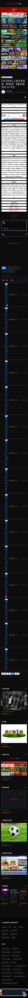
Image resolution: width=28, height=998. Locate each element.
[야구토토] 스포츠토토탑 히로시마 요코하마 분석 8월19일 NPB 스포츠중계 (6, 453)
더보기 (25, 689)
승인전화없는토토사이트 (7, 777)
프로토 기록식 (4, 744)
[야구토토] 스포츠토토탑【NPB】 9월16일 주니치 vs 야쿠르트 (6, 294)
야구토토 (16, 268)
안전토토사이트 (7, 853)
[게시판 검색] (25, 275)
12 (10, 674)
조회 (17, 280)
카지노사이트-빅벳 (16, 969)
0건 (8, 92)
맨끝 (18, 674)
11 (7, 674)
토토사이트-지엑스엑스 (17, 959)
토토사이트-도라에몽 (6, 959)
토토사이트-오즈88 (16, 955)
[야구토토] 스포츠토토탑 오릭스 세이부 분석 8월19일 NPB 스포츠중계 (6, 558)
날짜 (24, 280)
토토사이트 (5, 754)
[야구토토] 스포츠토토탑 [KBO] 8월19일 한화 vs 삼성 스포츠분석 (6, 506)
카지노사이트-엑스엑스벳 (7, 973)
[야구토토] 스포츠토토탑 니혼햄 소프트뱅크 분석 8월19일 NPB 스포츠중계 (6, 400)
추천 (20, 280)
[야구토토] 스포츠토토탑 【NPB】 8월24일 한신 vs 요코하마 (6, 660)
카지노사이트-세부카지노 (7, 966)
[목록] (25, 97)
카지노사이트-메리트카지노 (19, 976)
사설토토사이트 (7, 820)
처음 (2, 674)
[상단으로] (25, 995)
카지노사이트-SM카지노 (7, 976)
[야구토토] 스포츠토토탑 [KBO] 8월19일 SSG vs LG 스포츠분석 (6, 480)
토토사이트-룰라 (5, 962)
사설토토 (3, 843)
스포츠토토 (5, 689)
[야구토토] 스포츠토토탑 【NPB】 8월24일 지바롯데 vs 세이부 (6, 610)
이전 (5, 674)
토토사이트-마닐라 (5, 948)
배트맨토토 (5, 787)
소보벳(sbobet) (5, 876)
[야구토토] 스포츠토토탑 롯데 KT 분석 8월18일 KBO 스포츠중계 (6, 427)
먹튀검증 (5, 886)
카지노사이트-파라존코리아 (19, 966)
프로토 (4, 721)
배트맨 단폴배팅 (5, 810)
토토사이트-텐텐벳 (16, 952)
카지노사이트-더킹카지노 (7, 979)
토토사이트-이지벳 (5, 955)
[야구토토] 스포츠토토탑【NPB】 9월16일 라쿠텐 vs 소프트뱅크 (6, 585)
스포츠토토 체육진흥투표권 (7, 711)
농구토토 (5, 271)
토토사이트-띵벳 (15, 948)
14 (16, 674)
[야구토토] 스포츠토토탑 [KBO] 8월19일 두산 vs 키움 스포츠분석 (6, 532)
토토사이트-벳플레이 (6, 952)
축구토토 (9, 268)
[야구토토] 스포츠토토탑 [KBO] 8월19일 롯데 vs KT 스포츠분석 (6, 319)
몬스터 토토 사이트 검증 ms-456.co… (14, 897)
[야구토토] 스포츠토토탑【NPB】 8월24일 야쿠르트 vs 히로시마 (6, 634)
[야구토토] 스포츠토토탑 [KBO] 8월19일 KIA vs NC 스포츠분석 (6, 372)
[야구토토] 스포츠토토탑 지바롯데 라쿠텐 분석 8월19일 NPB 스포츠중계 (6, 347)
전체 (4, 268)
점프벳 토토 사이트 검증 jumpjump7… (23, 897)
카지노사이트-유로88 (6, 969)
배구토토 (12, 271)
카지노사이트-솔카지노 (19, 973)
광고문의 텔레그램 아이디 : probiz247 (9, 983)
